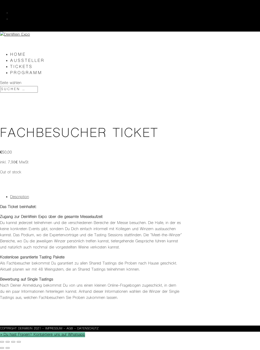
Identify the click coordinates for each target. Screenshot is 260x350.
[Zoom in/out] (19, 342)
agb (70, 329)
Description (19, 197)
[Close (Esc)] (2, 342)
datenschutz (88, 329)
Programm (26, 73)
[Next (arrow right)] (8, 348)
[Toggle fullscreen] (13, 342)
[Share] (8, 342)
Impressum (53, 329)
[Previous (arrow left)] (2, 348)
